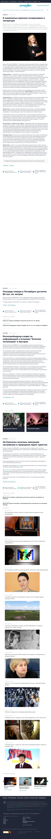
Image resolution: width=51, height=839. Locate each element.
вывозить (18, 465)
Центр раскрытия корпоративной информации (29, 822)
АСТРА (4, 823)
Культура (24, 10)
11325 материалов (8, 789)
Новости (35, 10)
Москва (28, 10)
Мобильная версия (5, 1)
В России (9, 10)
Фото (43, 10)
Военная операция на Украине (18, 181)
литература (5, 165)
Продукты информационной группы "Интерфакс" (21, 814)
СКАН (24, 819)
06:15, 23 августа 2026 (12, 438)
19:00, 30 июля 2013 (11, 14)
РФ (13, 397)
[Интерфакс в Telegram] (25, 825)
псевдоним (11, 165)
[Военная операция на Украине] (10, 784)
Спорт (21, 10)
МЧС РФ (5, 305)
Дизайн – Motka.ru (38, 831)
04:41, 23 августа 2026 (12, 288)
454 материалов (37, 788)
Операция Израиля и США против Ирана (24, 787)
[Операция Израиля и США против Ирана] (25, 785)
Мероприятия (42, 798)
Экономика (16, 10)
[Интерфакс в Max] (31, 825)
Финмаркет (35, 1)
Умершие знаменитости (40, 786)
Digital (32, 10)
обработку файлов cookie (16, 807)
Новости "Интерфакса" (27, 817)
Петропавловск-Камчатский (9, 481)
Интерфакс (25, 5)
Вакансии (26, 798)
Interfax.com (20, 1)
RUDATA (24, 820)
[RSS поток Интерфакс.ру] (29, 825)
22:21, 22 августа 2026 (30, 181)
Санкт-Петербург (11, 305)
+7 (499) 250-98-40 (37, 809)
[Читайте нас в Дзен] (23, 825)
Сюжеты (39, 10)
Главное (4, 10)
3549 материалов (23, 790)
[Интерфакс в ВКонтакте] (27, 825)
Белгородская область (8, 243)
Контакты (5, 798)
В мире (12, 10)
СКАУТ (4, 821)
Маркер (4, 822)
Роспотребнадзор (7, 397)
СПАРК (4, 818)
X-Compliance (5, 820)
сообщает (27, 194)
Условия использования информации (25, 831)
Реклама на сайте (34, 798)
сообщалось (8, 470)
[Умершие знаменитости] (40, 784)
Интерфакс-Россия (27, 1)
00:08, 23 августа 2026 (12, 333)
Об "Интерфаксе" (13, 1)
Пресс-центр (20, 798)
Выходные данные (22, 832)
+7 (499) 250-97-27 (10, 810)
